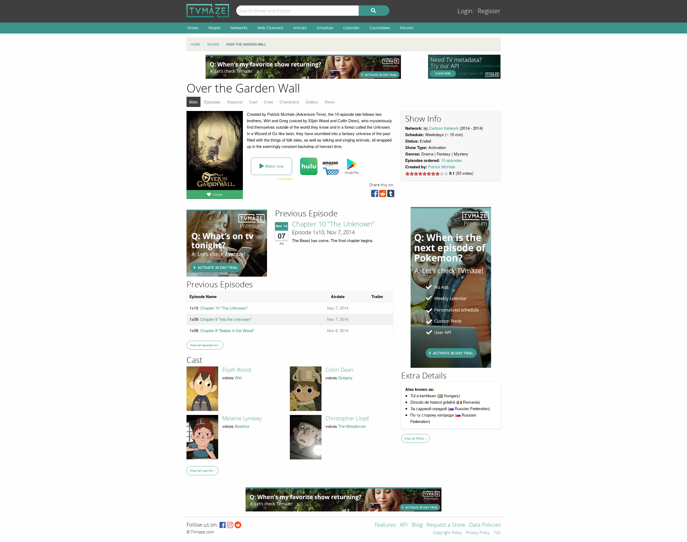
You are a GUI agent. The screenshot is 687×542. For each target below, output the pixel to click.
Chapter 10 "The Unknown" (333, 224)
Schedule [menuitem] (325, 27)
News (330, 102)
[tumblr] (390, 195)
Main (193, 102)
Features (385, 525)
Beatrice (242, 426)
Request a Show (445, 525)
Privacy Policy (478, 533)
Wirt (238, 377)
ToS (497, 533)
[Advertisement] (303, 67)
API (404, 525)
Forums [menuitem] (407, 27)
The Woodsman (352, 426)
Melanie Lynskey (242, 418)
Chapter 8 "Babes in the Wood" (227, 330)
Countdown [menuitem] (380, 27)
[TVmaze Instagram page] (230, 525)
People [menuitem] (215, 27)
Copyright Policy (447, 533)
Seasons (235, 102)
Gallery (312, 102)
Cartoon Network (444, 128)
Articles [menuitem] (300, 27)
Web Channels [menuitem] (270, 27)
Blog (417, 525)
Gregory (345, 377)
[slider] (426, 174)
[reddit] (382, 195)
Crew (268, 102)
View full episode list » (205, 345)
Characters (289, 102)
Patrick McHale (441, 166)
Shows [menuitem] (193, 27)
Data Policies (484, 525)
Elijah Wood (236, 370)
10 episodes (451, 160)
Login (465, 11)
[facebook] (374, 195)
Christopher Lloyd (347, 418)
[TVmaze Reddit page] (238, 525)
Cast (253, 102)
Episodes (212, 102)
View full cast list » (202, 470)
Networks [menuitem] (239, 27)
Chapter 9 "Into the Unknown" (226, 319)
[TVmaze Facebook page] (223, 525)
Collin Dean (339, 370)
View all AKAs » (415, 438)
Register (489, 11)
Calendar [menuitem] (351, 27)
